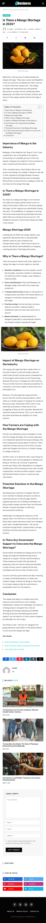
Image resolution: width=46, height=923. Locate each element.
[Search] (43, 3)
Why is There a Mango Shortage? (18, 118)
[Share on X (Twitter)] (16, 38)
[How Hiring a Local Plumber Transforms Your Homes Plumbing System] (23, 764)
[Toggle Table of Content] (38, 107)
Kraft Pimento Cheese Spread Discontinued (22, 646)
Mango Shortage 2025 (14, 115)
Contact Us (34, 911)
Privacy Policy (22, 911)
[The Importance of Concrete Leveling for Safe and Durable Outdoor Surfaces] (23, 696)
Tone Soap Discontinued (14, 649)
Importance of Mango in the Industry (18, 110)
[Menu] (3, 3)
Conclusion (9, 135)
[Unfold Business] (23, 3)
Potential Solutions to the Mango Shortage (21, 128)
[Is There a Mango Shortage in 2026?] (23, 55)
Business (7, 15)
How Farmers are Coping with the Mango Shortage (20, 124)
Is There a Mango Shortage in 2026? (18, 113)
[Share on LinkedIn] (34, 38)
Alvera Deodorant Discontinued (17, 642)
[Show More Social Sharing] (41, 38)
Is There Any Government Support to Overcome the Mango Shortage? (23, 132)
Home (4, 10)
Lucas (11, 29)
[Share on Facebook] (7, 38)
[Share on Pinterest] (25, 38)
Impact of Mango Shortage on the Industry (21, 120)
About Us (10, 911)
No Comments (13, 32)
